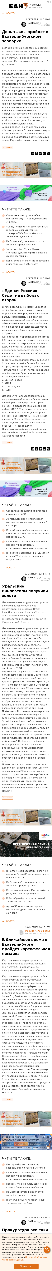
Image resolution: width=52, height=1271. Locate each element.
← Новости (8, 13)
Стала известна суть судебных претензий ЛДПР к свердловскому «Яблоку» (26, 218)
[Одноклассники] (36, 153)
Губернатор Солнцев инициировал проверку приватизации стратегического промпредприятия (26, 545)
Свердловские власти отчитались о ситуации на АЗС (26, 512)
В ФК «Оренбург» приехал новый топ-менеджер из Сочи (25, 900)
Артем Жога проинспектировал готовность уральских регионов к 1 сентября (26, 522)
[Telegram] (40, 153)
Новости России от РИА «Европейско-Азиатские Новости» (18, 6)
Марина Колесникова (37, 931)
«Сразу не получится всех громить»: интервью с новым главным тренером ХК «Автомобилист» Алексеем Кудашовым (27, 232)
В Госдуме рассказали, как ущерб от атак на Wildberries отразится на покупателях (27, 556)
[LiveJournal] (48, 153)
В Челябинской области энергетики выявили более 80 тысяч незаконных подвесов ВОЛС (27, 533)
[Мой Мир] (44, 153)
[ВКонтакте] (32, 153)
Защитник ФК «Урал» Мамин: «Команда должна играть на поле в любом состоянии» (26, 252)
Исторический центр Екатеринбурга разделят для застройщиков (27, 892)
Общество (7, 147)
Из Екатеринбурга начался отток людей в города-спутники (25, 243)
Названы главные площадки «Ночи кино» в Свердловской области (26, 1185)
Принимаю (26, 1266)
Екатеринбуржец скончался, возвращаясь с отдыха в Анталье (25, 1166)
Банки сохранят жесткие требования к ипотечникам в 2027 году (27, 262)
